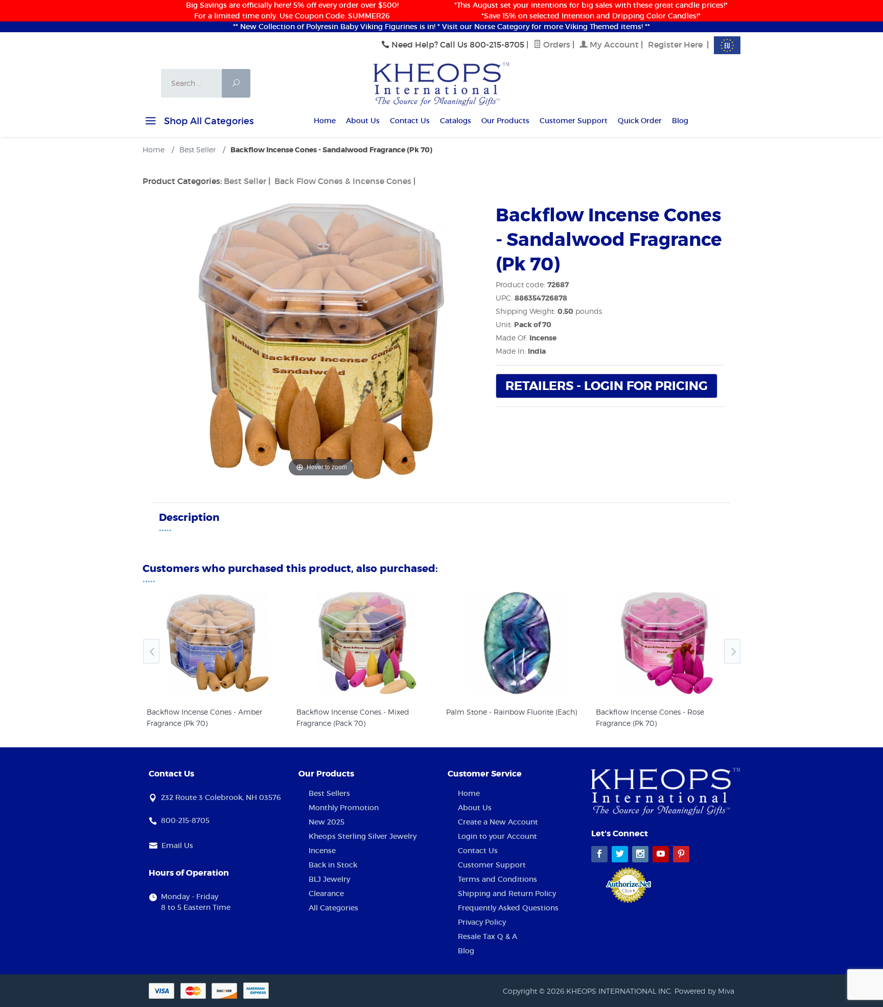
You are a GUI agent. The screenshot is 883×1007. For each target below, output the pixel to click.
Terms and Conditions (497, 879)
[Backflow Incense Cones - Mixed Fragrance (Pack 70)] (367, 643)
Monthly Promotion (344, 807)
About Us (363, 120)
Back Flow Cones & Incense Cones (342, 181)
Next (732, 651)
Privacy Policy (482, 922)
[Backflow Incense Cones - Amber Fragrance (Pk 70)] (217, 643)
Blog (680, 120)
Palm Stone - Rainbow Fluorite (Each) (511, 711)
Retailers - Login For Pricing (606, 386)
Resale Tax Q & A (487, 936)
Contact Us (410, 120)
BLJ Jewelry (329, 879)
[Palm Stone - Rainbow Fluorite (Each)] (517, 643)
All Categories (333, 907)
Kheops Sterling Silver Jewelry (362, 836)
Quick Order (640, 120)
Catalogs (455, 120)
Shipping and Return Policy (507, 893)
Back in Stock (333, 864)
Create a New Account (498, 822)
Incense (322, 850)
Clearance (326, 893)
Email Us (177, 845)
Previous (151, 651)
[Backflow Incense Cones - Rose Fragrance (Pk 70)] (666, 643)
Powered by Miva (704, 991)
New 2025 (326, 822)
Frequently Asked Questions (508, 907)
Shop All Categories (207, 121)
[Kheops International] (441, 83)
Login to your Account (497, 836)
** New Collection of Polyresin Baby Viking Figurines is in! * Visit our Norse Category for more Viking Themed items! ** (441, 26)
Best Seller (245, 181)
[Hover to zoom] (321, 340)
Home (325, 120)
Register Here (675, 44)
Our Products (505, 120)
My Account (613, 44)
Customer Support (574, 120)
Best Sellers (329, 793)
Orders (555, 44)
